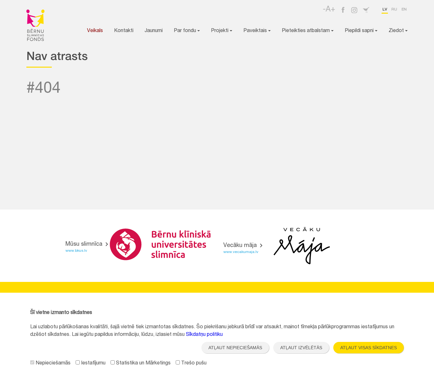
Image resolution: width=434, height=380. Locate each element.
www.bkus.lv (76, 251)
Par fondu (185, 31)
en (404, 9)
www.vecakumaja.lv (240, 252)
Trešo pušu (193, 363)
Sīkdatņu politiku (204, 334)
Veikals (95, 31)
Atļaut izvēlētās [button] (301, 347)
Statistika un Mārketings (143, 363)
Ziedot (397, 31)
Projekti (220, 31)
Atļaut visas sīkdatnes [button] (368, 347)
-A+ (329, 10)
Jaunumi (154, 31)
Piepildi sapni (360, 31)
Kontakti (123, 31)
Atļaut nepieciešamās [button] (235, 347)
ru (394, 9)
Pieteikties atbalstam (306, 31)
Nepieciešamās (52, 363)
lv (385, 9)
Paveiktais (255, 31)
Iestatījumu (92, 363)
